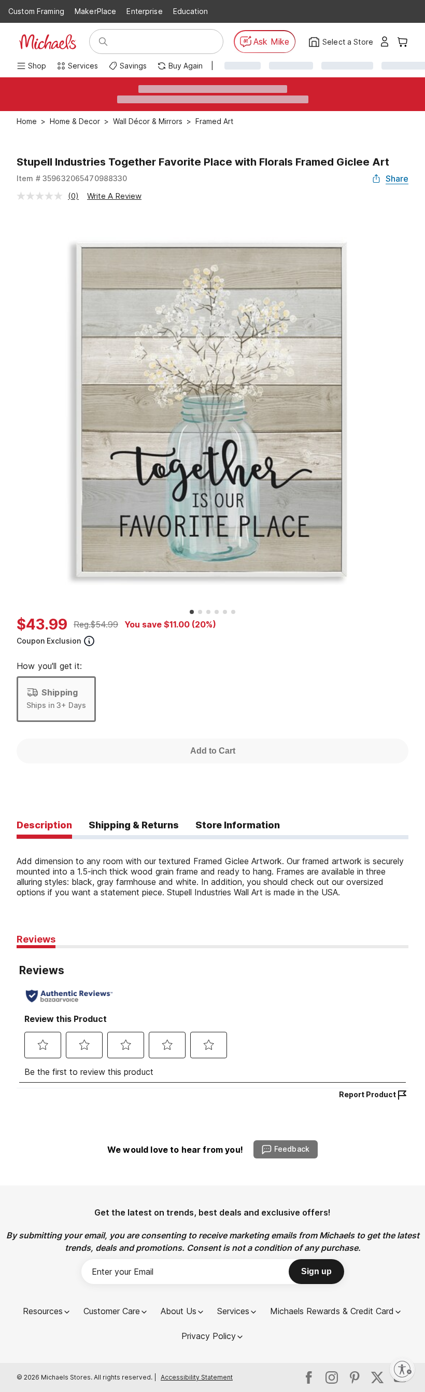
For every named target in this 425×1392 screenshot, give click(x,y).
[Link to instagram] (331, 1377)
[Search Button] (103, 41)
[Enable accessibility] (402, 1369)
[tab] (44, 826)
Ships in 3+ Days (56, 705)
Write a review (114, 196)
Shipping (59, 692)
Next (416, 409)
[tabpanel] (212, 868)
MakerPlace (95, 11)
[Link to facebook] (309, 1377)
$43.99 (42, 624)
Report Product (367, 1094)
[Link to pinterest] (354, 1377)
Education (190, 11)
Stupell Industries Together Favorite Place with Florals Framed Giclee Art (203, 162)
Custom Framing (36, 11)
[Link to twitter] (377, 1377)
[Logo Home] (48, 42)
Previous (9, 409)
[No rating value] (42, 196)
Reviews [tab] (36, 939)
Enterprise (144, 11)
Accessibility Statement (197, 1377)
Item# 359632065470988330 (72, 178)
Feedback (291, 1148)
